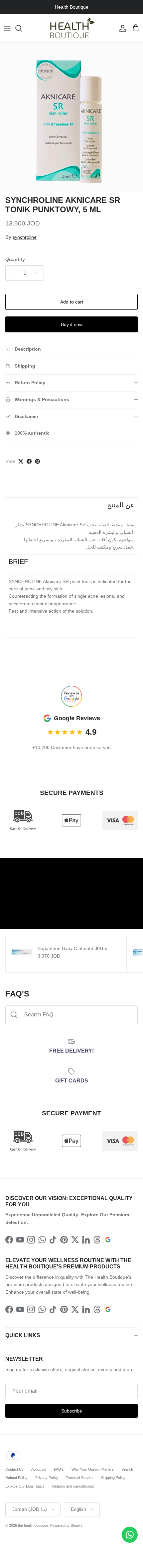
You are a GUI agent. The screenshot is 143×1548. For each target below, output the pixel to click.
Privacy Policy (46, 1478)
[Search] (22, 28)
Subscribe (71, 1411)
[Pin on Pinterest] (37, 461)
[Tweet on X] (20, 461)
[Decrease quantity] (11, 273)
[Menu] (7, 28)
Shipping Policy (113, 1478)
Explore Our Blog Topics (25, 1486)
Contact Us (14, 1469)
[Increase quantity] (38, 273)
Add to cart (71, 301)
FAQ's (59, 1469)
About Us (38, 1469)
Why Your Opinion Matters (93, 1469)
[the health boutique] (71, 28)
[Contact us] (130, 1535)
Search (127, 1469)
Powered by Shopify (66, 1525)
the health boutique (33, 1525)
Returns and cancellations (73, 1486)
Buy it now (71, 324)
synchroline (25, 237)
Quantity (15, 259)
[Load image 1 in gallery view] (71, 117)
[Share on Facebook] (29, 461)
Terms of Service (79, 1478)
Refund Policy (16, 1478)
